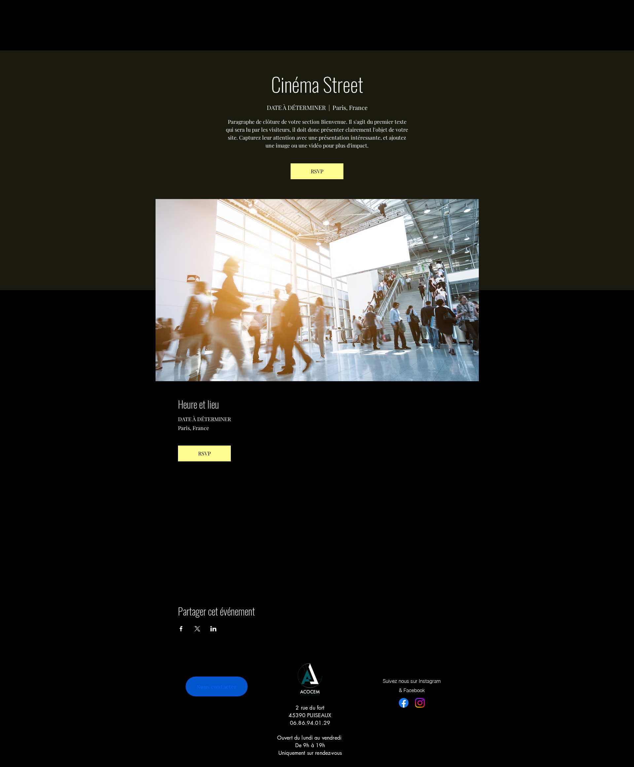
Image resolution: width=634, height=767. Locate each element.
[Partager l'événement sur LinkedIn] (213, 628)
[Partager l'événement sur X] (197, 628)
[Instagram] (419, 702)
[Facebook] (403, 702)
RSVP (317, 171)
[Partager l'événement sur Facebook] (181, 628)
